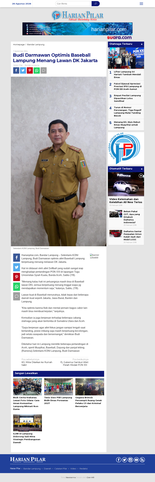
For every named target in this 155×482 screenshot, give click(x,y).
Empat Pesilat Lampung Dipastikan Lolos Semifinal (127, 98)
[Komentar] (44, 70)
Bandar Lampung (32, 65)
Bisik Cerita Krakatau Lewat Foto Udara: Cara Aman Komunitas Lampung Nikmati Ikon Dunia (26, 403)
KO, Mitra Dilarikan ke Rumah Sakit (36, 362)
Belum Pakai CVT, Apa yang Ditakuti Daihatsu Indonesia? (132, 217)
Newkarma (71, 477)
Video (73, 468)
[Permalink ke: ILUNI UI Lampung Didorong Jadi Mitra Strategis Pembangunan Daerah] (27, 423)
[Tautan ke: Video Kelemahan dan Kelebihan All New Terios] (126, 184)
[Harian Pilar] (77, 15)
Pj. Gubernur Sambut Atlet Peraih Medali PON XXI (74, 362)
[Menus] (141, 3)
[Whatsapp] (37, 70)
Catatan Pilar (60, 468)
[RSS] (142, 460)
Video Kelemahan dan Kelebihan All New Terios (125, 201)
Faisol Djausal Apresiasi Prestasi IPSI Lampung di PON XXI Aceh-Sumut (128, 86)
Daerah (47, 468)
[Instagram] (130, 460)
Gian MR (90, 477)
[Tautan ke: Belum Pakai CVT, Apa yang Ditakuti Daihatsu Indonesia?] (115, 213)
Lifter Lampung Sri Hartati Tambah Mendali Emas (127, 74)
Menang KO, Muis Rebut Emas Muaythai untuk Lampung (127, 125)
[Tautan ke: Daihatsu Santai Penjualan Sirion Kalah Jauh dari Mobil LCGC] (115, 233)
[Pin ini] (30, 70)
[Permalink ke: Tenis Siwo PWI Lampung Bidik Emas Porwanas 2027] (58, 386)
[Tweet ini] (23, 70)
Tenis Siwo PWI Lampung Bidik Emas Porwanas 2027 (58, 400)
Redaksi (83, 468)
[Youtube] (136, 460)
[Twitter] (124, 460)
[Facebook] (118, 460)
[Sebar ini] (16, 70)
